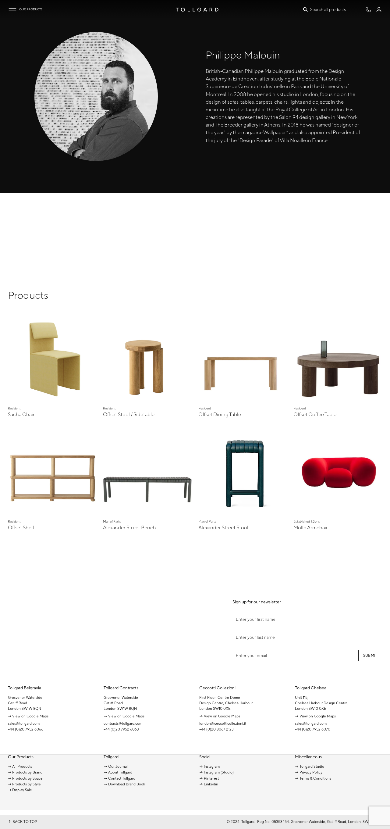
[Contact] (368, 9)
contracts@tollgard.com (123, 723)
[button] (12, 9)
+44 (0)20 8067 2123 (216, 729)
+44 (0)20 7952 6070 (312, 729)
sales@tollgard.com (24, 723)
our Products (31, 9)
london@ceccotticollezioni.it (222, 723)
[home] (197, 9)
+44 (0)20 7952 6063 (121, 729)
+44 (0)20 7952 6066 (25, 729)
